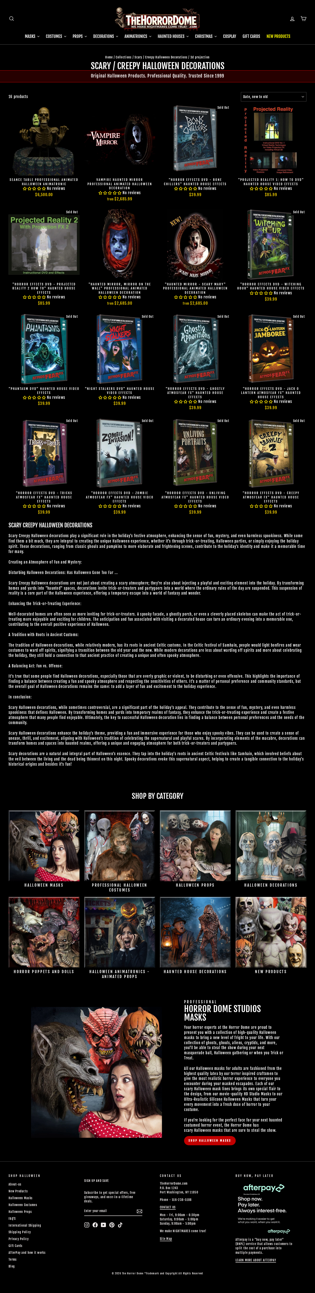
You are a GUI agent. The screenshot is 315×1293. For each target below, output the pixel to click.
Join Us (222, 668)
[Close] (229, 612)
